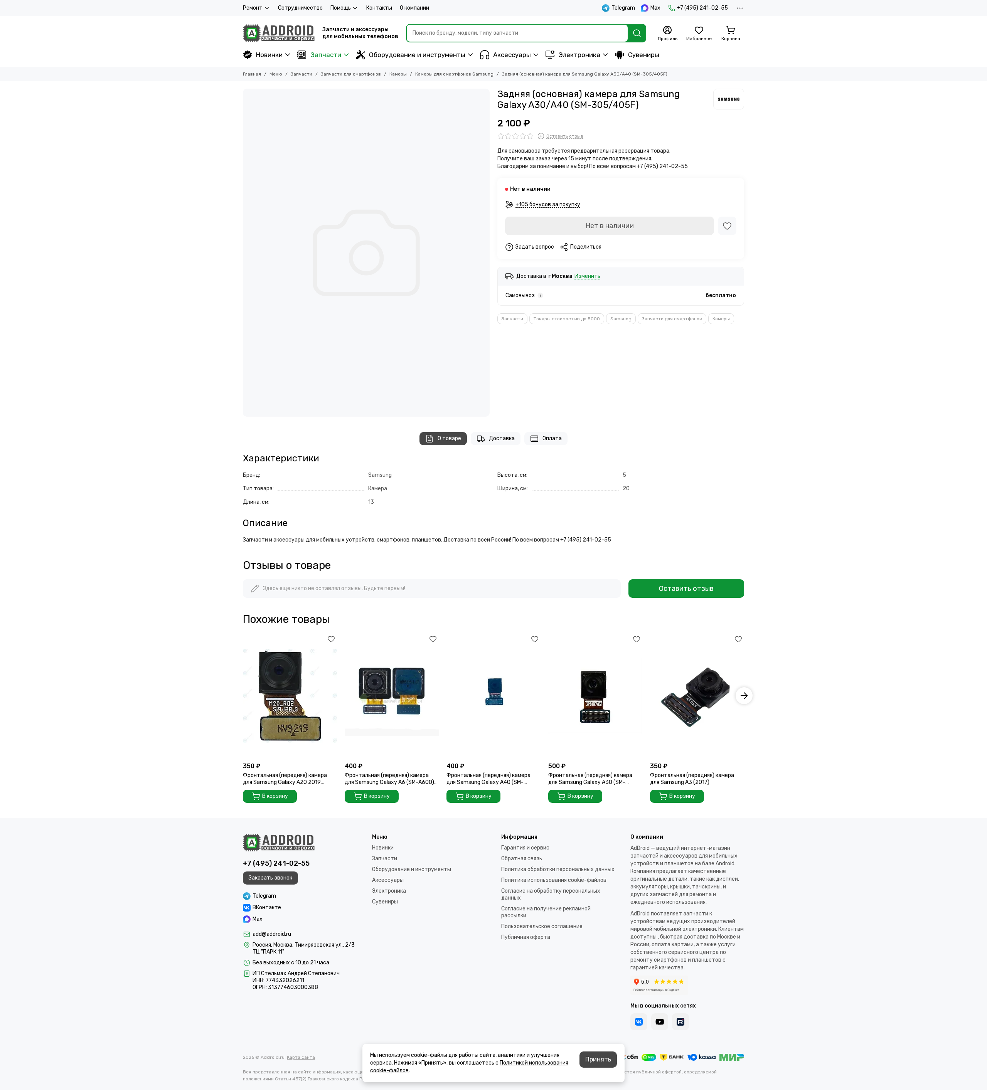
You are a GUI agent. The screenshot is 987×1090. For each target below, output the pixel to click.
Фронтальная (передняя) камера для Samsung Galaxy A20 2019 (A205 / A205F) (285, 779)
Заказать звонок (270, 878)
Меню (275, 74)
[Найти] (637, 33)
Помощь (340, 8)
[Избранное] (727, 226)
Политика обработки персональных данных (558, 869)
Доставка (502, 438)
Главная (252, 74)
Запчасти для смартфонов (351, 74)
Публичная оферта (525, 937)
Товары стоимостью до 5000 (567, 318)
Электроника (579, 55)
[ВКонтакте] (638, 1021)
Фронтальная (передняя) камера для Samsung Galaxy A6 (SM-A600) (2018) (389, 779)
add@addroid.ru (272, 934)
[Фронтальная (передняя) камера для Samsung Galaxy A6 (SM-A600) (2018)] (392, 696)
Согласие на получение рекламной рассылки (546, 912)
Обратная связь (521, 858)
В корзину (275, 796)
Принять (598, 1059)
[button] (242, 695)
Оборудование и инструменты (417, 55)
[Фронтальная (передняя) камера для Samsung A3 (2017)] (697, 696)
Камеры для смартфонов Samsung (454, 74)
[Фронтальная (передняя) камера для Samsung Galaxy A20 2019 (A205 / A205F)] (290, 696)
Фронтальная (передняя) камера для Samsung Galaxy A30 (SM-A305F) (590, 779)
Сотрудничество (300, 8)
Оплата (552, 438)
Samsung (621, 318)
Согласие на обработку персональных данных (550, 894)
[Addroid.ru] (279, 33)
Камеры (398, 74)
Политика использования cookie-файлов (553, 880)
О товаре (449, 438)
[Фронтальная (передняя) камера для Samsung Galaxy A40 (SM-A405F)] (493, 696)
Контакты (379, 8)
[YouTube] (659, 1021)
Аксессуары (512, 55)
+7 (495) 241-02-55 (702, 8)
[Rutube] (680, 1021)
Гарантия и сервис (525, 847)
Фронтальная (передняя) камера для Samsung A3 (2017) (692, 779)
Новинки (269, 55)
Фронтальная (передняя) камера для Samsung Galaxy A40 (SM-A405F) (488, 779)
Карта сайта (301, 1057)
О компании (414, 8)
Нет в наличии (609, 226)
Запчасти (325, 55)
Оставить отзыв (686, 588)
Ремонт (253, 8)
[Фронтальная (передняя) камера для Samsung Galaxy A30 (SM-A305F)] (595, 696)
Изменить (587, 276)
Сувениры (643, 55)
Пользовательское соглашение (542, 926)
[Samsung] (729, 99)
